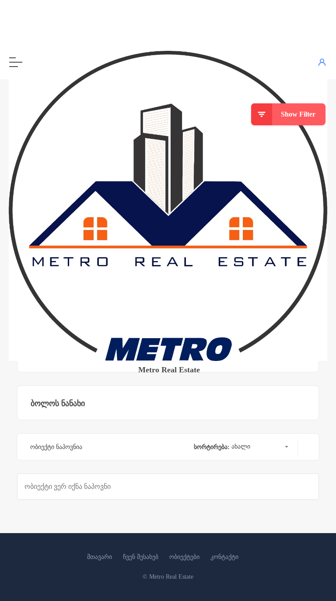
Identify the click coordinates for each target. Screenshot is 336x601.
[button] (259, 447)
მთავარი (99, 557)
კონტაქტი (224, 557)
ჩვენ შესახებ (140, 557)
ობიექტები (184, 557)
